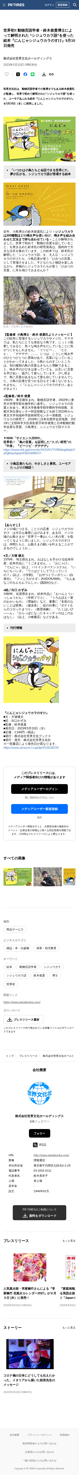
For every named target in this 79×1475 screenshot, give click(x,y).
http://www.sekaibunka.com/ (51, 1155)
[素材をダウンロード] (44, 74)
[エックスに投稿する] (18, 74)
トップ (10, 1055)
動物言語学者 (27, 966)
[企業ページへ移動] (39, 1094)
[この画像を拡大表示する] (17, 876)
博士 (55, 975)
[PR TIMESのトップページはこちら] (16, 5)
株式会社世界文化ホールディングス (39, 1116)
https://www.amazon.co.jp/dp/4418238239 (31, 747)
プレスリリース (28, 1055)
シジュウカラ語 (16, 975)
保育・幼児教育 (46, 948)
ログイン (49, 5)
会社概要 (14, 1435)
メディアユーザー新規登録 (39, 809)
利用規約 (64, 1435)
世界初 (10, 984)
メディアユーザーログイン (39, 789)
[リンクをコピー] (51, 74)
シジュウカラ (52, 966)
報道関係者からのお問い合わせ (39, 1443)
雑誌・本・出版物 (17, 948)
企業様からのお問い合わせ (39, 1452)
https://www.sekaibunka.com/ (22, 1002)
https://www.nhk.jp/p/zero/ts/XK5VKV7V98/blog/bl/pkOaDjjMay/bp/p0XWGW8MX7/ (39, 451)
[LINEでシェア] (32, 74)
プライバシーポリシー (39, 1435)
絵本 (9, 966)
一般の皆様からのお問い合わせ (39, 1460)
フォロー (39, 1133)
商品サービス (14, 929)
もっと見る (69, 1240)
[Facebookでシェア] (25, 74)
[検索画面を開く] (75, 4)
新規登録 (62, 5)
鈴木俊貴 (39, 975)
